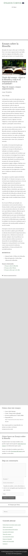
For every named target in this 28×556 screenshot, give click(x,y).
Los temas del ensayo (8, 536)
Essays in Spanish (7, 539)
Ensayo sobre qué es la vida (12, 270)
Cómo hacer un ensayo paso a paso (12, 524)
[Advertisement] (14, 24)
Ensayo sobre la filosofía (11, 266)
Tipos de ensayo (7, 534)
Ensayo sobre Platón (10, 268)
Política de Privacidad (8, 541)
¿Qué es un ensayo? (8, 527)
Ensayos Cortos (9, 551)
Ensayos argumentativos (10, 275)
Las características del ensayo (10, 529)
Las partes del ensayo (8, 532)
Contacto (5, 543)
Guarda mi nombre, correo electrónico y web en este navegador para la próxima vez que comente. (14, 488)
